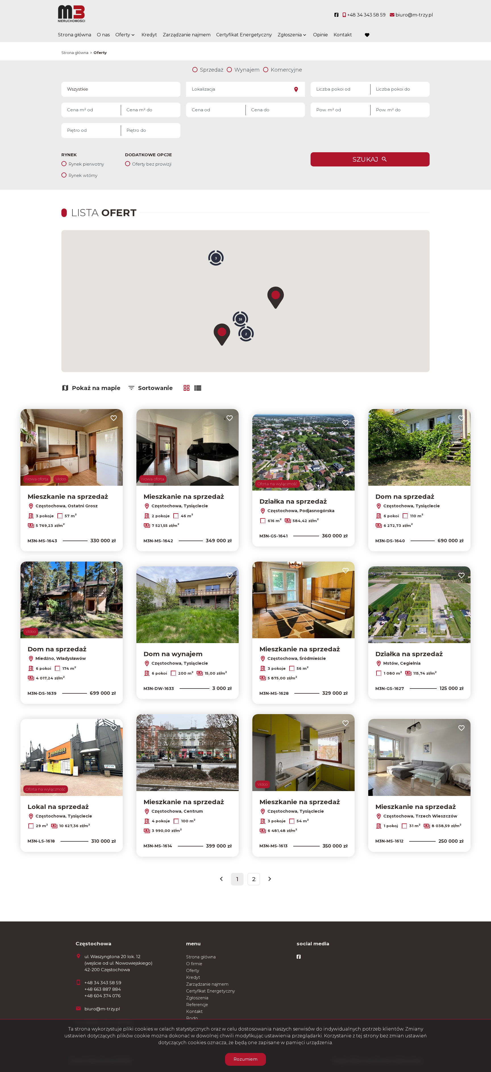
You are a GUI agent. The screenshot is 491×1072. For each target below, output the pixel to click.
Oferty (122, 34)
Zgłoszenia (197, 997)
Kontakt (343, 34)
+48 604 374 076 (102, 995)
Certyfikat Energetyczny (244, 34)
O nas (103, 34)
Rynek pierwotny (86, 164)
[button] (276, 298)
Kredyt (149, 34)
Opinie (320, 34)
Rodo (192, 1018)
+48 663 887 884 (102, 989)
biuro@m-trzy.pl (102, 1008)
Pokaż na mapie (96, 388)
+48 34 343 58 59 (102, 982)
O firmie (194, 963)
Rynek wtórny (82, 175)
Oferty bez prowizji (151, 164)
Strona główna (74, 34)
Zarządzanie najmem (187, 34)
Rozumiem (245, 1059)
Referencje (197, 1004)
